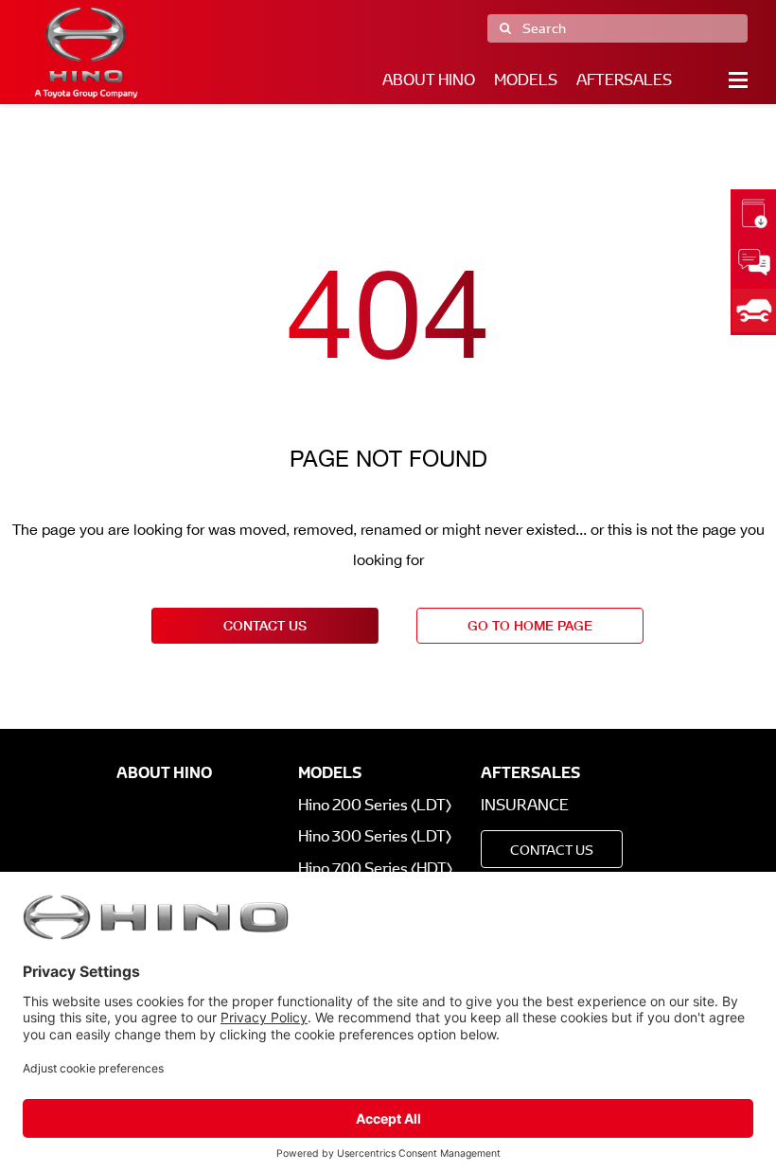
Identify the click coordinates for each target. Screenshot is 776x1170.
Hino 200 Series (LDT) (374, 805)
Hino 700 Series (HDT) (375, 868)
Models (525, 80)
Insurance (525, 805)
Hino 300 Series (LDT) (374, 836)
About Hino (428, 80)
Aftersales (624, 80)
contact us (265, 625)
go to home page (529, 625)
